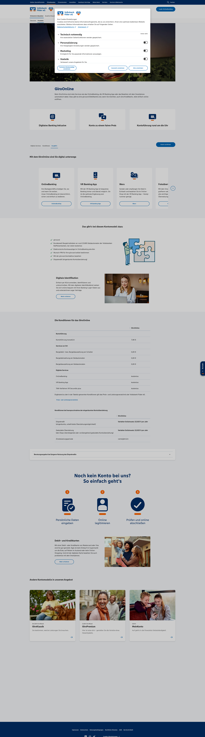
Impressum (82, 27)
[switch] (146, 42)
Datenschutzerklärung (65, 27)
